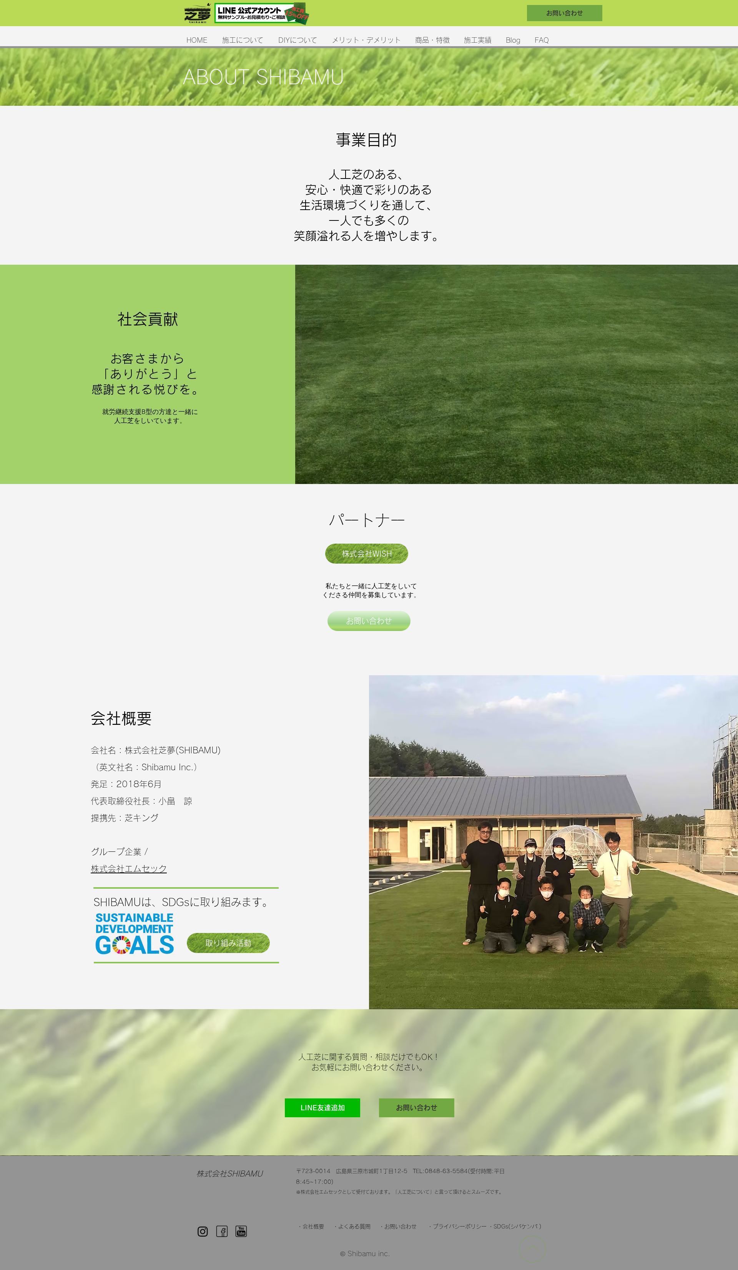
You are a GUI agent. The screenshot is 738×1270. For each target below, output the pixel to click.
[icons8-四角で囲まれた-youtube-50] (241, 1231)
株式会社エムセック (129, 868)
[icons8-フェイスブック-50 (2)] (222, 1231)
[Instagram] (202, 1231)
